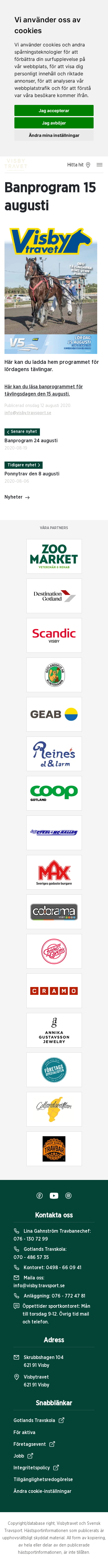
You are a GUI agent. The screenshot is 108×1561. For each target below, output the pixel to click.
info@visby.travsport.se (27, 413)
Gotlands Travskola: (40, 1253)
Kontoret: (51, 1267)
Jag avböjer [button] (54, 122)
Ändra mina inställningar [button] (54, 135)
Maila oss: (39, 1282)
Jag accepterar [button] (54, 110)
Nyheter (13, 497)
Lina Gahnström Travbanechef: (52, 1235)
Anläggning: (53, 1296)
